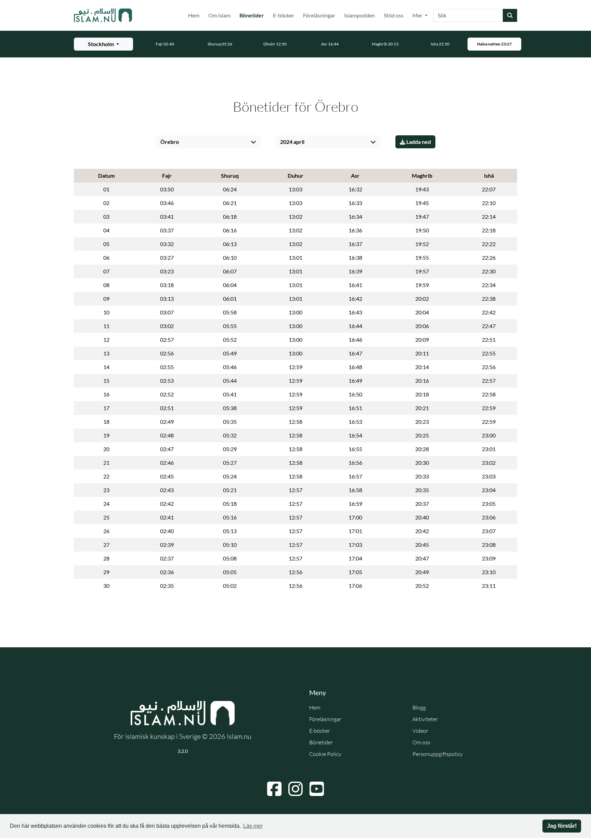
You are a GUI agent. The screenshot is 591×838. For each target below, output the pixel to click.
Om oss (421, 742)
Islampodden (359, 15)
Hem (193, 15)
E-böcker (283, 15)
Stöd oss (394, 15)
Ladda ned (418, 141)
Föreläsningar (319, 15)
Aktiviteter (425, 719)
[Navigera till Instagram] (295, 789)
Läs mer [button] (253, 826)
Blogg (419, 707)
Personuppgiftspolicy (437, 754)
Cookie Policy (325, 754)
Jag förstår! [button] (562, 826)
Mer (417, 15)
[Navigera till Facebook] (274, 789)
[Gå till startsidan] (103, 15)
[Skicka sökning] (510, 15)
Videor (420, 730)
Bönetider (253, 15)
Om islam (219, 15)
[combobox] (468, 15)
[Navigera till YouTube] (317, 789)
